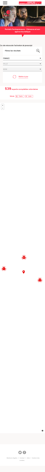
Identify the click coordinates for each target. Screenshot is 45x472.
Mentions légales (12, 458)
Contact (22, 458)
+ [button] (2, 105)
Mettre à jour (23, 77)
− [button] (2, 108)
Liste (29, 96)
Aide (28, 458)
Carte (21, 96)
